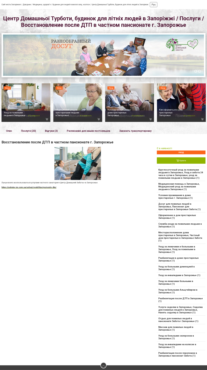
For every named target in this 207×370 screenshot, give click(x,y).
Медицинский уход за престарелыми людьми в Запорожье (67, 112)
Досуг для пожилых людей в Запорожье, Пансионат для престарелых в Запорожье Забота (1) (179, 207)
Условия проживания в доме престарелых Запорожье (119, 112)
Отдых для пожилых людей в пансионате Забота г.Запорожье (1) (178, 320)
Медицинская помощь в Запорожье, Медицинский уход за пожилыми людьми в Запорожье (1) (179, 186)
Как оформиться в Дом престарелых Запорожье (171, 112)
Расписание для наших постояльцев (88, 130)
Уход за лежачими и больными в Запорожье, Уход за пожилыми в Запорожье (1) (176, 249)
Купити (182, 161)
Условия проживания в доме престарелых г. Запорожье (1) (175, 196)
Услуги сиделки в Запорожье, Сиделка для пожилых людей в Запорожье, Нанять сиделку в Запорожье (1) (180, 310)
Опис (9, 130)
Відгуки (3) (51, 130)
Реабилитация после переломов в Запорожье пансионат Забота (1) (177, 354)
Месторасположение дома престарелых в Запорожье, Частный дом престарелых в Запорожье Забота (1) (180, 236)
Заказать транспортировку (135, 130)
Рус (154, 4)
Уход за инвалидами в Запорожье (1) (179, 275)
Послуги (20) (28, 130)
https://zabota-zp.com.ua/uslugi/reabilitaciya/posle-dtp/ (29, 187)
